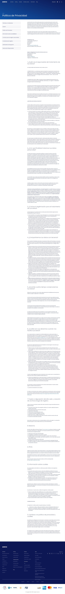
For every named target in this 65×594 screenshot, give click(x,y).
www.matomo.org (46, 429)
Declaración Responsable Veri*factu (40, 568)
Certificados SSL (15, 557)
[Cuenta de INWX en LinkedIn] (58, 553)
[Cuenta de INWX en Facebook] (54, 553)
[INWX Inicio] (4, 1)
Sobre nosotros (26, 553)
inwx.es (42, 581)
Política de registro (37, 564)
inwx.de (28, 581)
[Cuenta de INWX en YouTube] (60, 553)
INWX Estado (26, 570)
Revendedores (15, 561)
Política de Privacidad (38, 557)
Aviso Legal (36, 555)
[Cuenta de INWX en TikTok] (62, 553)
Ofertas (3, 559)
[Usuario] (62, 2)
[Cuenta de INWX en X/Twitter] (50, 553)
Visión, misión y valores (27, 559)
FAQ (24, 563)
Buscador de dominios (5, 553)
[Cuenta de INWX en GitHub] (56, 553)
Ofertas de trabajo (26, 555)
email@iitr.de (32, 56)
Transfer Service (15, 565)
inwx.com (23, 581)
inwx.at (33, 581)
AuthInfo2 (3, 572)
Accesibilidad (37, 559)
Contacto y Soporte (27, 565)
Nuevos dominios (4, 557)
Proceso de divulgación (38, 566)
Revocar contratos (37, 579)
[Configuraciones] (57, 2)
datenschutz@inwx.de (34, 45)
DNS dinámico (4, 570)
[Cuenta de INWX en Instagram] (52, 553)
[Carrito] (60, 2)
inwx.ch (38, 581)
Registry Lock (4, 568)
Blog (14, 569)
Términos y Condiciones (38, 553)
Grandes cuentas (15, 563)
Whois (3, 566)
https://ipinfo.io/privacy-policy (34, 460)
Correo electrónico (16, 555)
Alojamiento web (15, 553)
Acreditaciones (26, 557)
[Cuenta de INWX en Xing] (48, 553)
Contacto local (4, 564)
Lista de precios (4, 555)
